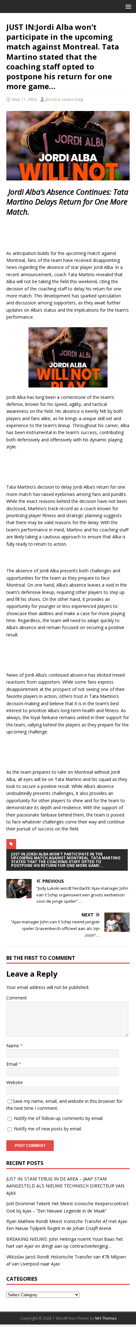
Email (12, 1064)
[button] (127, 6)
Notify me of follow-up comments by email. (58, 1118)
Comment (16, 998)
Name (13, 1046)
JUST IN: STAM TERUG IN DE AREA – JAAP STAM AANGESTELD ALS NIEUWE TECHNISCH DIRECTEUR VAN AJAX (65, 1186)
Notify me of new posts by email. (48, 1129)
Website (14, 1082)
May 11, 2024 (24, 99)
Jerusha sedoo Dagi (64, 99)
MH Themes (105, 1318)
